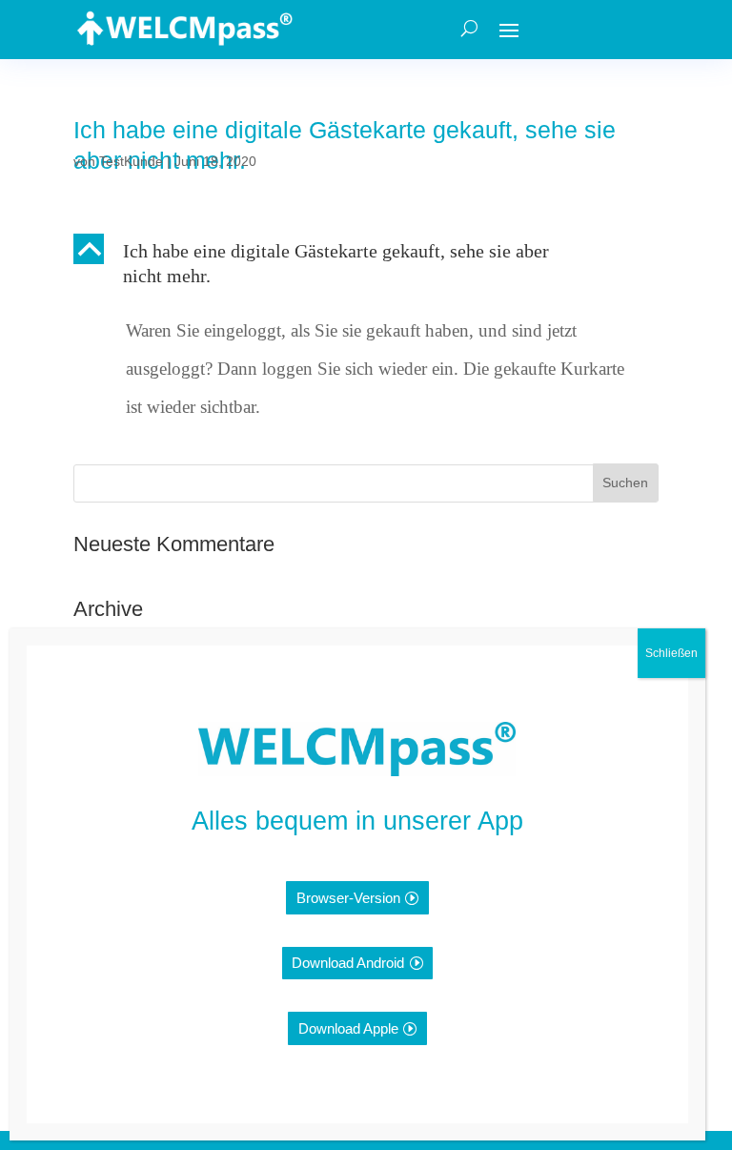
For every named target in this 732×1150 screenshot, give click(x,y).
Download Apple (348, 1028)
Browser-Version (348, 898)
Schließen (671, 653)
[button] (366, 268)
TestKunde (131, 161)
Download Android (348, 963)
